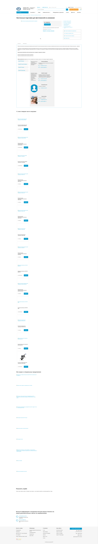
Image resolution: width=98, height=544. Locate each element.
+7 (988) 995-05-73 (43, 99)
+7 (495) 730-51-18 (45, 7)
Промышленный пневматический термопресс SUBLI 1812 (22, 199)
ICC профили (18, 534)
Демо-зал (73, 12)
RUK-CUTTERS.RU (22, 519)
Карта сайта (31, 535)
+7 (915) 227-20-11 (43, 65)
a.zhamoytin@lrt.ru (43, 80)
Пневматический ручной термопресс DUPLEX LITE (22, 326)
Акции (39, 12)
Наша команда (45, 531)
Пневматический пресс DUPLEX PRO (23, 308)
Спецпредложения (33, 532)
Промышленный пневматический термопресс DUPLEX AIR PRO (22, 290)
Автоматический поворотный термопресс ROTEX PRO (22, 363)
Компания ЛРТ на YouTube (78, 536)
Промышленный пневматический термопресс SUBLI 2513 (22, 181)
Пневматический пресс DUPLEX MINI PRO (23, 271)
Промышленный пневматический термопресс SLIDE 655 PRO (22, 144)
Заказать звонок (74, 9)
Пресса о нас (45, 536)
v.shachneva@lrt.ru (43, 67)
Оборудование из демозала (58, 12)
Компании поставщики (46, 533)
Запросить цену (47, 24)
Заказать (26, 129)
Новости (44, 534)
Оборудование (18, 530)
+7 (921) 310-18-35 (43, 78)
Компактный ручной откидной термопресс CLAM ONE (22, 162)
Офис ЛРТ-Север (59, 531)
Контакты (79, 12)
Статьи (67, 12)
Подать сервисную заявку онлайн (21, 536)
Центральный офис (59, 530)
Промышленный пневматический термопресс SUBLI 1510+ (22, 217)
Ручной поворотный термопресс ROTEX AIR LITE (23, 344)
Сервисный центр (46, 12)
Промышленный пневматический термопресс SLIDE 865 (22, 254)
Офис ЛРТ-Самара (59, 533)
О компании (32, 12)
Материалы (18, 531)
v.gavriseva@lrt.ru (43, 101)
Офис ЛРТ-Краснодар (59, 534)
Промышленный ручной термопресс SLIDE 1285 (21, 235)
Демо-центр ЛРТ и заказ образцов (21, 533)
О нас (44, 530)
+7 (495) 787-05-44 (79, 533)
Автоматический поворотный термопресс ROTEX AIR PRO (22, 125)
